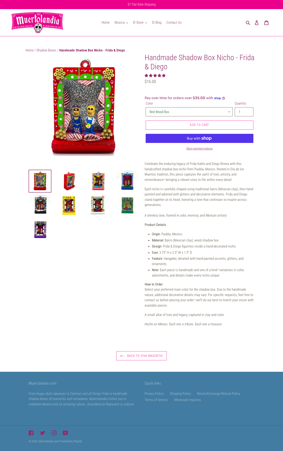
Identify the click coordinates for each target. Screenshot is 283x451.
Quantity (240, 103)
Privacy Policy (154, 393)
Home (29, 50)
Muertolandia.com (49, 441)
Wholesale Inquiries (187, 400)
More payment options (199, 148)
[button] (155, 75)
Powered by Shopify (71, 441)
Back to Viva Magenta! (144, 356)
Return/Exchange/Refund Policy (218, 393)
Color (149, 103)
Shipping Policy (180, 393)
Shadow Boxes (46, 50)
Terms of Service (156, 400)
